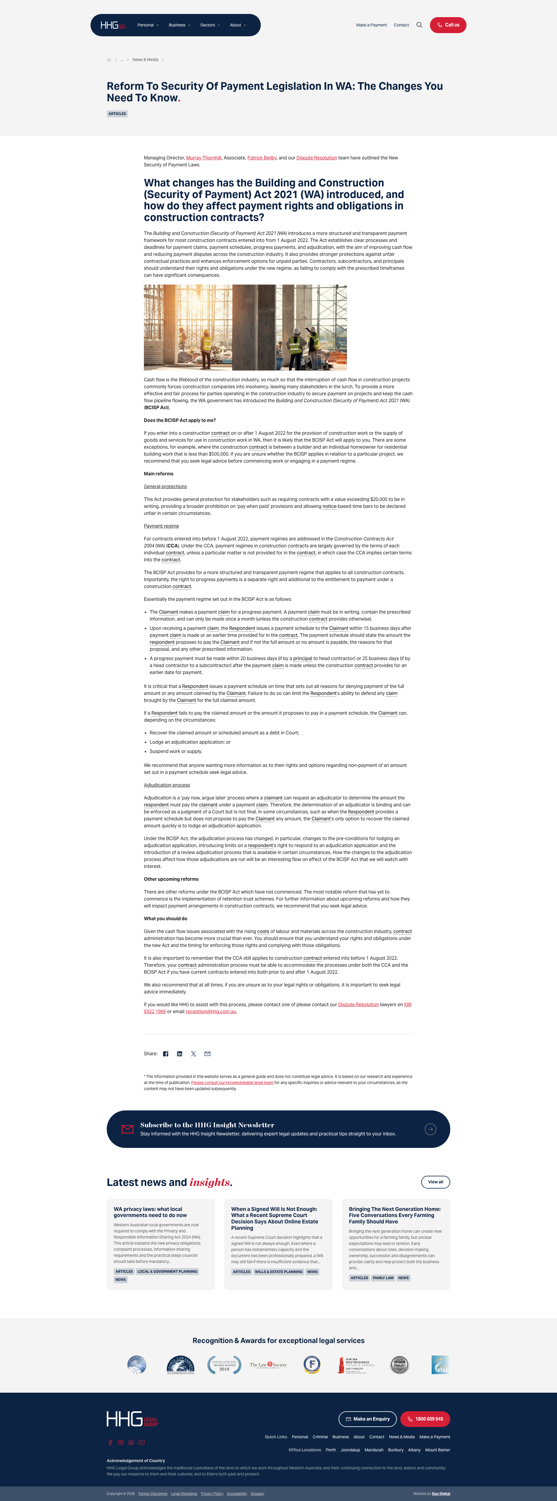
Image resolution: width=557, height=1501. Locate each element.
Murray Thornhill (203, 158)
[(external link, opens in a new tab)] (145, 1365)
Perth (331, 1450)
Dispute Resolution (316, 158)
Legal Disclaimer (184, 1493)
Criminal (320, 1436)
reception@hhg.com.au (211, 1012)
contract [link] (220, 433)
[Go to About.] (122, 59)
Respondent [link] (242, 628)
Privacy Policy (212, 1493)
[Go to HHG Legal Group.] (109, 59)
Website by (431, 1493)
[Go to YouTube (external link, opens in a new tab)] (141, 1442)
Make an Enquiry (372, 1419)
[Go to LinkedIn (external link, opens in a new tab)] (131, 1442)
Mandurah (374, 1450)
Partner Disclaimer (153, 1493)
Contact (401, 25)
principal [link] (302, 658)
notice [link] (329, 506)
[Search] (419, 24)
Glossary (257, 1493)
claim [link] (224, 612)
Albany (414, 1450)
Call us (452, 25)
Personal (146, 25)
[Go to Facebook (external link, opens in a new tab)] (110, 1442)
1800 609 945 (429, 1419)
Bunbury (396, 1450)
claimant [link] (273, 798)
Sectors (207, 25)
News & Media (402, 1436)
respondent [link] (162, 642)
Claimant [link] (168, 612)
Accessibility (237, 1493)
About (235, 25)
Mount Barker (437, 1450)
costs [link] (263, 931)
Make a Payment (371, 25)
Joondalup (350, 1450)
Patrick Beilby (261, 158)
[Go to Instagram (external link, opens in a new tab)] (120, 1442)
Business (177, 25)
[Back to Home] (113, 25)
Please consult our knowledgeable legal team (232, 1082)
